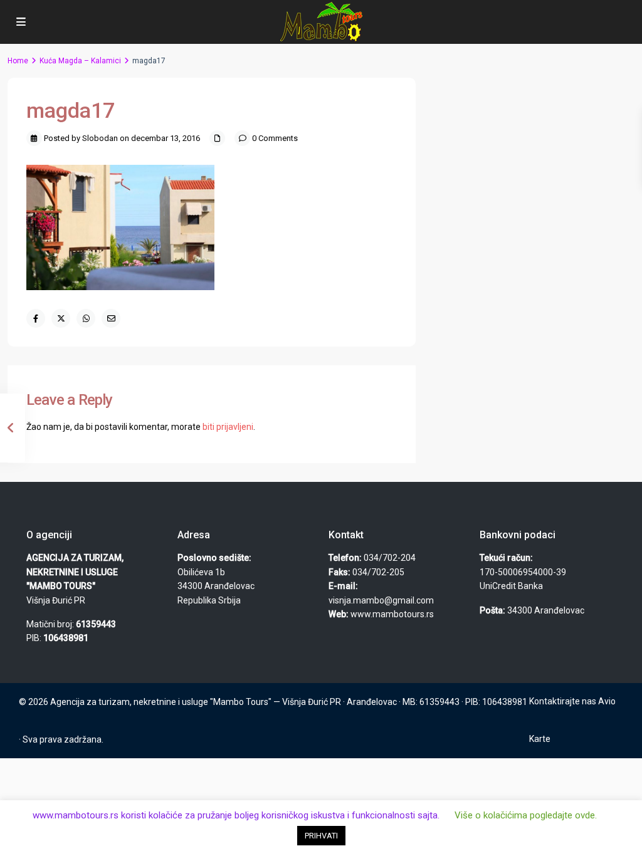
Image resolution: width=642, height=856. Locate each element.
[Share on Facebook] (35, 318)
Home (18, 60)
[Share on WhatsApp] (85, 318)
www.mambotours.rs (392, 614)
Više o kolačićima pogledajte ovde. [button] (526, 815)
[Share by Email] (111, 318)
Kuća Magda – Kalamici (80, 60)
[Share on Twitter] (60, 318)
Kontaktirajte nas (562, 701)
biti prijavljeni (228, 427)
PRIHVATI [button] (321, 835)
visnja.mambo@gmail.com (381, 600)
